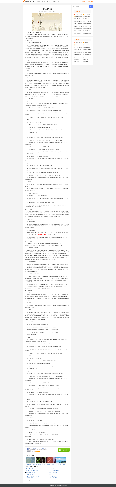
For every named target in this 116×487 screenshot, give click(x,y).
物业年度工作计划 (51, 468)
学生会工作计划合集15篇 (31, 468)
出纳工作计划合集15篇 (52, 472)
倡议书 (76, 57)
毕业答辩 (77, 59)
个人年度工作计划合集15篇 (53, 470)
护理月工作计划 (29, 474)
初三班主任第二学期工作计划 (32, 470)
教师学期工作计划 (51, 474)
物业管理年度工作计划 (31, 477)
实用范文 (59, 1)
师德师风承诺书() (87, 47)
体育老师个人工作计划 (52, 476)
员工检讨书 (86, 18)
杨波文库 (56, 485)
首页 (34, 1)
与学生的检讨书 (87, 14)
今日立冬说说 (87, 42)
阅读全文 (50, 11)
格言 (85, 57)
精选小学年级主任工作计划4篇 (32, 476)
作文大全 (43, 1)
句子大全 (49, 1)
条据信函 (54, 1)
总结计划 (38, 1)
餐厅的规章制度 (78, 33)
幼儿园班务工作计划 (30, 472)
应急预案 (86, 61)
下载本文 (53, 11)
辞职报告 (86, 59)
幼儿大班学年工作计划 (52, 477)
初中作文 (77, 61)
